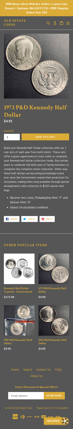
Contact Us (43, 370)
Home (15, 370)
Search (27, 370)
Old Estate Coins (15, 23)
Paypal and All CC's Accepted (52, 407)
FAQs (58, 370)
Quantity (9, 130)
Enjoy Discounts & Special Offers (36, 387)
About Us (36, 376)
